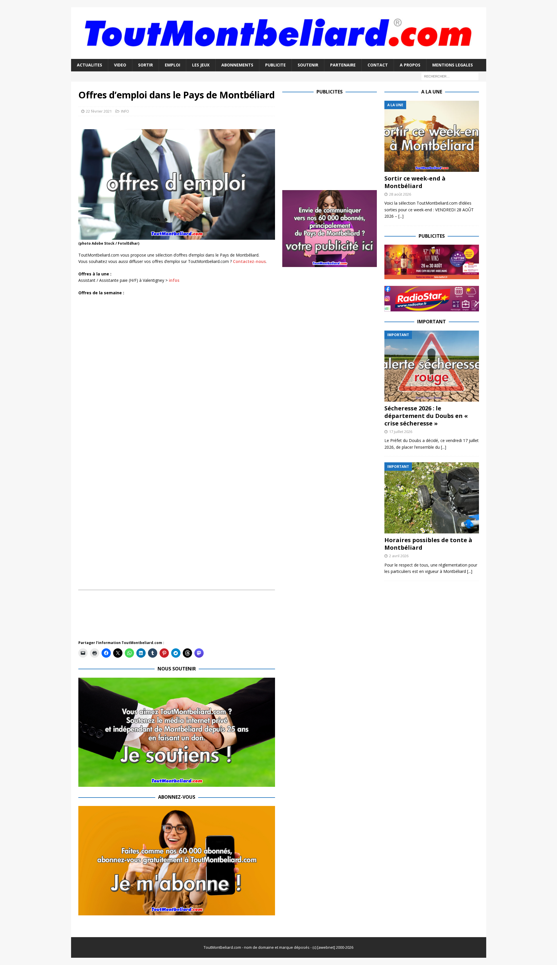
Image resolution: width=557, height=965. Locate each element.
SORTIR (145, 65)
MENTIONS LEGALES (452, 65)
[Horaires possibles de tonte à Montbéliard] (431, 497)
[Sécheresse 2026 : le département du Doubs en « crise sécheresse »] (431, 366)
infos (174, 280)
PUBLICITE (275, 65)
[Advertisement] (184, 618)
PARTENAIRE (343, 65)
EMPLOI (172, 65)
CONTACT (378, 65)
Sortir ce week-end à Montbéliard (415, 182)
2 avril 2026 (398, 555)
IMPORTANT (431, 321)
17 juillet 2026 (400, 431)
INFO (125, 111)
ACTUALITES (89, 65)
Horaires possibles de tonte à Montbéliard (428, 543)
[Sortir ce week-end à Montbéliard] (431, 136)
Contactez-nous (249, 261)
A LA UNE (431, 92)
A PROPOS (410, 65)
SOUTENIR (308, 65)
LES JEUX (200, 65)
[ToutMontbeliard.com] (278, 55)
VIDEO (120, 65)
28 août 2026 (400, 194)
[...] (401, 216)
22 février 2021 (99, 111)
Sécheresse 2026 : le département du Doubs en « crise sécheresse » (426, 415)
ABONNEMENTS (237, 65)
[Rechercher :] (450, 76)
